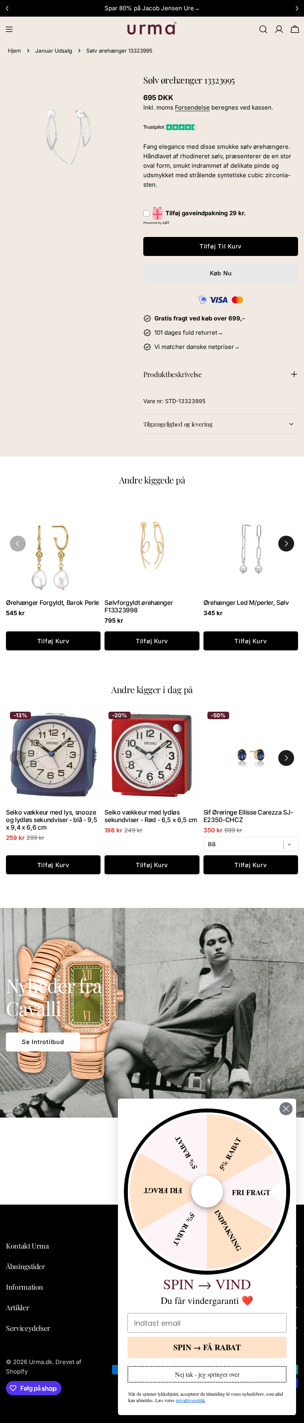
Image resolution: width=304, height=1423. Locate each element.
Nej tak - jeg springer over (207, 1374)
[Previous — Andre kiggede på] (18, 543)
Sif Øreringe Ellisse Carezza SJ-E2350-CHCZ (248, 816)
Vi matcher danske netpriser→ (197, 347)
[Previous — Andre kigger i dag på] (18, 758)
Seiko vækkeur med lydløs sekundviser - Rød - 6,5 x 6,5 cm (150, 816)
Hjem (14, 50)
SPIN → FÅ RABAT (207, 1347)
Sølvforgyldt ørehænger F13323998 (138, 606)
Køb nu (221, 273)
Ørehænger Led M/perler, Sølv (246, 602)
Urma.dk (40, 1362)
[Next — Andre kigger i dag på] (286, 758)
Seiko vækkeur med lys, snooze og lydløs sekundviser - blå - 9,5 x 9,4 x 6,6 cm (51, 820)
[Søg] (263, 29)
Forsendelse (192, 107)
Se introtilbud (43, 1042)
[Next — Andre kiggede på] (286, 543)
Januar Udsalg (53, 50)
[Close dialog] (286, 1109)
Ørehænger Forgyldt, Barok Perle (52, 602)
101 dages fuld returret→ (188, 332)
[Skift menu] (9, 29)
